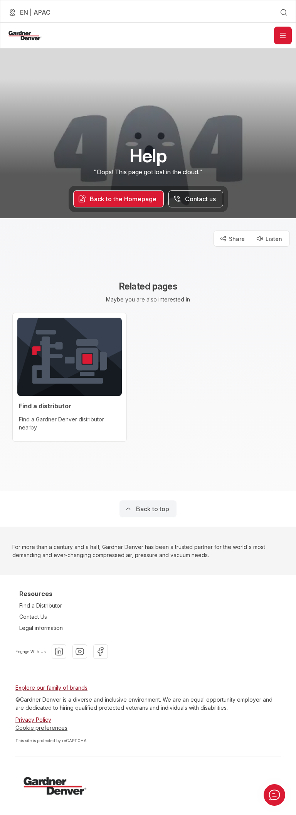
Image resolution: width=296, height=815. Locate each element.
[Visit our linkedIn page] (59, 651)
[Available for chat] (274, 795)
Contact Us (33, 616)
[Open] (283, 35)
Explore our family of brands (51, 687)
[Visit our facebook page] (100, 651)
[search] (284, 12)
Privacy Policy (33, 719)
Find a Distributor (40, 605)
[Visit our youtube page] (79, 651)
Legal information (41, 628)
